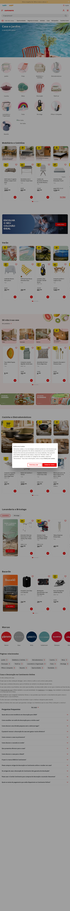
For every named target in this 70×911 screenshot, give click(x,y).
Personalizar (33, 465)
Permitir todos (49, 465)
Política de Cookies (49, 458)
